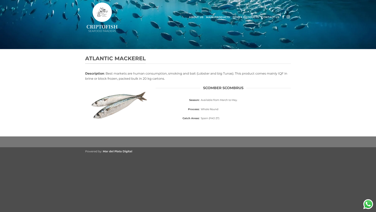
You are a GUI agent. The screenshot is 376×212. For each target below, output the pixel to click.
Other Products (246, 17)
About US (196, 17)
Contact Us (270, 17)
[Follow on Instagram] (288, 17)
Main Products (218, 17)
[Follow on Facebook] (283, 17)
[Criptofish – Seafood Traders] (114, 17)
